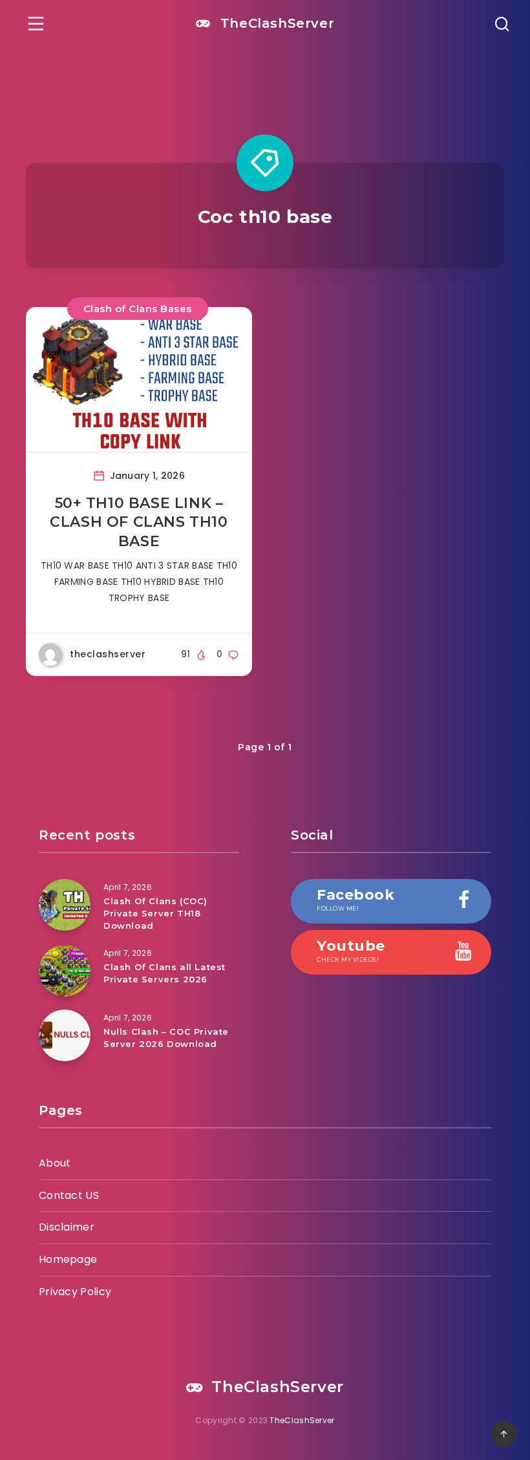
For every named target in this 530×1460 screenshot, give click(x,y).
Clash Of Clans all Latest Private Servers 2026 (164, 973)
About (55, 1163)
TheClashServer (275, 23)
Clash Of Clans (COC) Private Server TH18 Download (155, 913)
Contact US (69, 1195)
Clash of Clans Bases (137, 308)
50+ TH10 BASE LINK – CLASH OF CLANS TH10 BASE (139, 522)
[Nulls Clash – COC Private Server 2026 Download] (64, 1035)
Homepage (68, 1259)
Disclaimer (66, 1227)
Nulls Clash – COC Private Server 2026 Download (166, 1037)
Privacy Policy (75, 1291)
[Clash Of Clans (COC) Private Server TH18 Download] (64, 905)
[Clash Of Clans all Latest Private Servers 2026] (64, 971)
